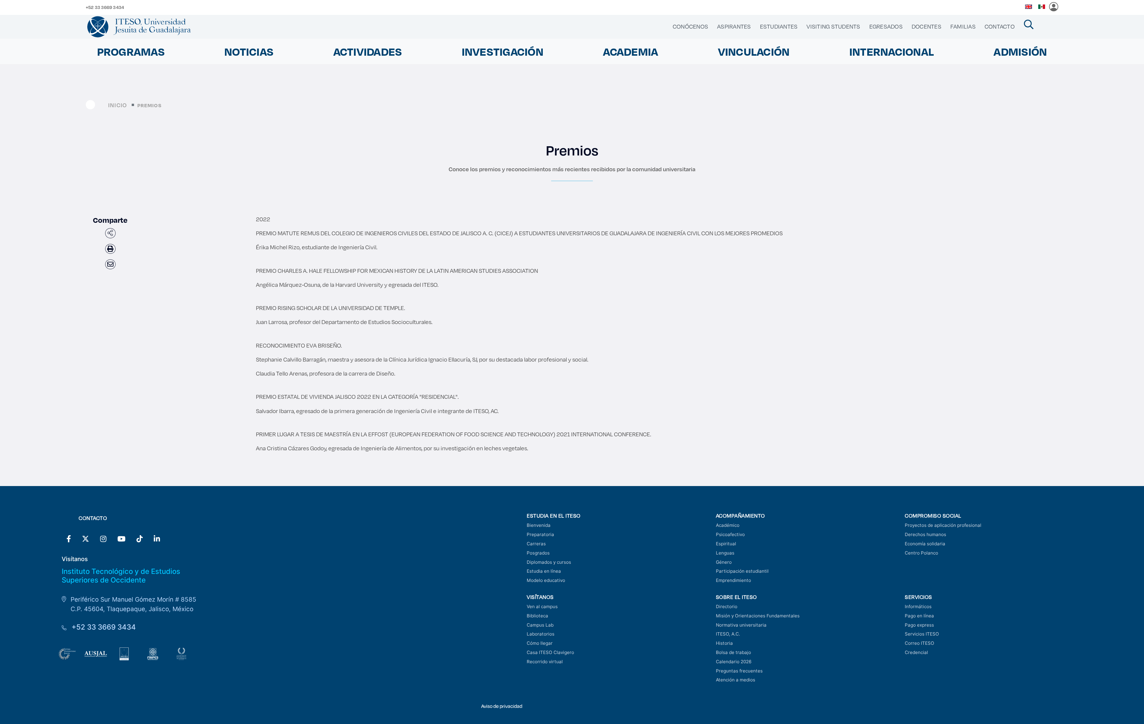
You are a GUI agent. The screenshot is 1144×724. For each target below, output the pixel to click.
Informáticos (918, 606)
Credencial (916, 652)
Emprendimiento (733, 580)
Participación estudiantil (742, 571)
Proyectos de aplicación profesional (943, 525)
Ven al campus (542, 606)
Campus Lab (540, 625)
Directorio (726, 606)
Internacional (891, 51)
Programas (131, 51)
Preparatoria (540, 534)
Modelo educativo (546, 580)
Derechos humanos (925, 534)
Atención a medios (735, 680)
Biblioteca (537, 616)
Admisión (1020, 51)
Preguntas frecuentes (739, 671)
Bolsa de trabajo (733, 652)
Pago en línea (919, 616)
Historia (724, 643)
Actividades (367, 51)
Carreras (536, 543)
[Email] (110, 264)
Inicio (117, 105)
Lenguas (725, 553)
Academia (630, 51)
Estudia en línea (544, 571)
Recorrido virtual (545, 661)
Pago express (919, 625)
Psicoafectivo (730, 534)
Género (724, 562)
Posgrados (538, 553)
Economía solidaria (925, 543)
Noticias (248, 51)
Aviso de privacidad (501, 706)
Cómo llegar (540, 643)
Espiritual (726, 543)
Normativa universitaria (741, 625)
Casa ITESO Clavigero (550, 652)
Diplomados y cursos (549, 562)
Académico (727, 525)
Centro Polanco (921, 553)
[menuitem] (690, 26)
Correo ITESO (919, 643)
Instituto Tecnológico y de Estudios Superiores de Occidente (121, 575)
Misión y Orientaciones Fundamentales (758, 616)
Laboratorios (540, 634)
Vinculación (754, 51)
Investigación (502, 51)
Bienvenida (539, 525)
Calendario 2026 (733, 661)
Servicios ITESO (922, 634)
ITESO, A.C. (728, 634)
